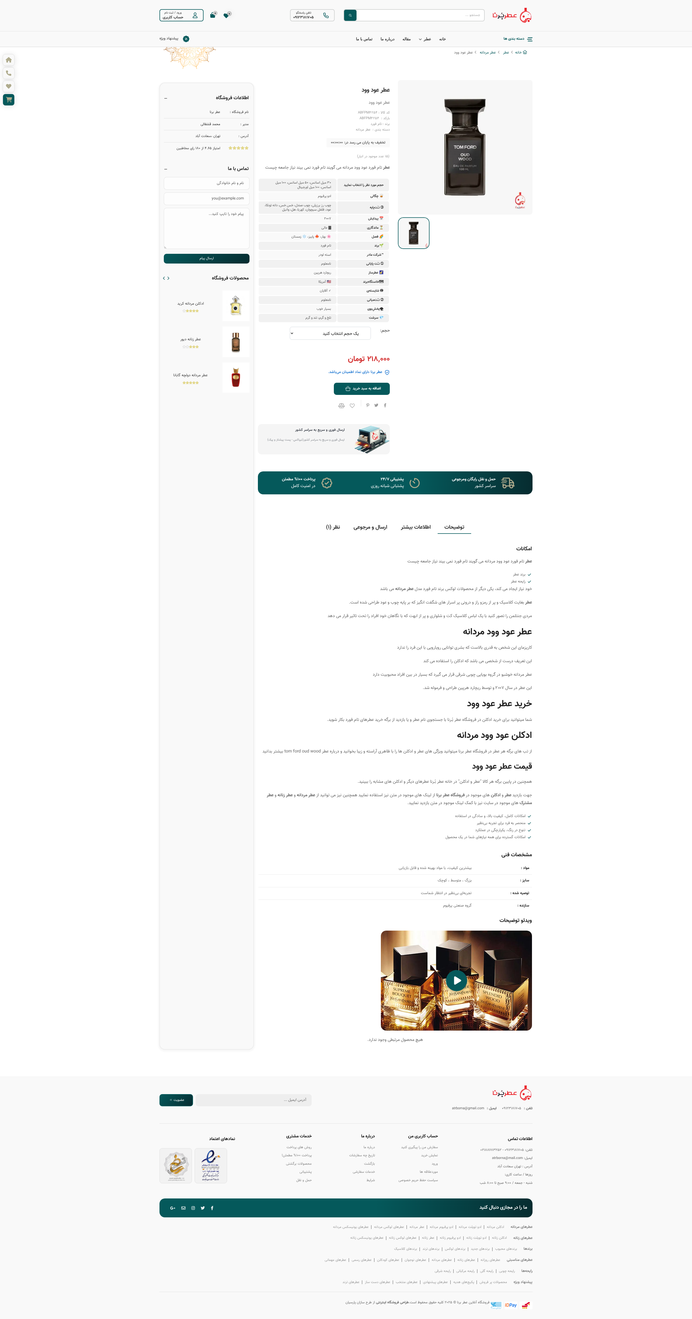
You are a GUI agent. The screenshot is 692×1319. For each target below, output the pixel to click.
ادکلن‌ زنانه (499, 1238)
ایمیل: (528, 1158)
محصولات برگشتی (299, 1164)
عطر (427, 38)
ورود (179, 13)
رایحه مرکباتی (465, 1271)
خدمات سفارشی (364, 1172)
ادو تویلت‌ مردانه (470, 1227)
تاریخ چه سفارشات (362, 1155)
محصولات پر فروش (493, 1282)
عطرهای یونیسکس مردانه (351, 1227)
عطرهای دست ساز (377, 1282)
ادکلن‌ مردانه (495, 1227)
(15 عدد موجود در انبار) (373, 156)
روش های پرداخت (299, 1147)
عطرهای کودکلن (388, 1260)
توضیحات (454, 527)
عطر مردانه (487, 53)
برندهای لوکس (455, 1249)
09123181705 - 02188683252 (502, 1150)
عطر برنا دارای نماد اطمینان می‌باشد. (355, 372)
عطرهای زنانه (466, 1260)
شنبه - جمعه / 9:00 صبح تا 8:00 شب (506, 1183)
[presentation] (164, 278)
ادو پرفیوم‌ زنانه (450, 1238)
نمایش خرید (429, 1155)
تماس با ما (364, 38)
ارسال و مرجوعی (370, 527)
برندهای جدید (480, 1249)
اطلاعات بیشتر (416, 527)
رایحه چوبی (507, 1271)
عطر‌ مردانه (417, 1227)
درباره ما (387, 38)
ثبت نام (169, 13)
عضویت (179, 1100)
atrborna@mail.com (507, 1158)
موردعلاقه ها (429, 1172)
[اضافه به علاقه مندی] (351, 407)
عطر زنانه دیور (190, 339)
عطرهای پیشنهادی (435, 1282)
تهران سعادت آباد (509, 1166)
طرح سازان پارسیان (358, 1302)
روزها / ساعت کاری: (519, 1174)
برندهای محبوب (506, 1249)
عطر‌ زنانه (428, 1238)
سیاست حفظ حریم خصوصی (418, 1180)
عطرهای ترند (351, 1282)
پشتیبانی (306, 1172)
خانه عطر (444, 781)
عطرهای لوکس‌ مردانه (389, 1227)
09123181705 (303, 18)
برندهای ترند (431, 1249)
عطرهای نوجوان (415, 1260)
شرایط (371, 1180)
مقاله (406, 38)
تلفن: (529, 1150)
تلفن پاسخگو (303, 12)
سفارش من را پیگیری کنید (419, 1147)
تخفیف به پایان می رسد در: (364, 143)
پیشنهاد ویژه (168, 39)
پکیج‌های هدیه (463, 1282)
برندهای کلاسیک (405, 1249)
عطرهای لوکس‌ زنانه (403, 1238)
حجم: (385, 330)
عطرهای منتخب (407, 1282)
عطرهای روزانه (490, 1260)
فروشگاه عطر (465, 720)
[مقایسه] (340, 406)
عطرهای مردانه (442, 1260)
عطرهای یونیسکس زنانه (367, 1238)
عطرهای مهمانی (335, 1260)
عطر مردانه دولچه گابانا (190, 375)
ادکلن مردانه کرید (190, 304)
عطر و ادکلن (470, 781)
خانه (442, 38)
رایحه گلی (487, 1271)
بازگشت (369, 1164)
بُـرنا (450, 720)
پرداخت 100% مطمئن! (297, 1155)
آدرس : (527, 1166)
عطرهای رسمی (362, 1260)
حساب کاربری (173, 18)
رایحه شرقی (443, 1271)
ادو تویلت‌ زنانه (476, 1238)
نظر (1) (333, 527)
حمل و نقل (304, 1180)
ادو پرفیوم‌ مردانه (441, 1227)
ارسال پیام (206, 258)
